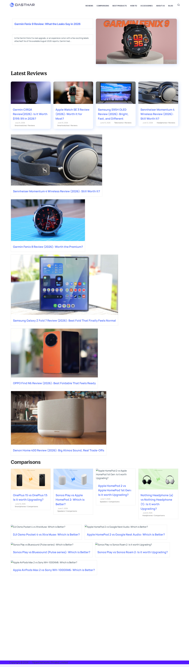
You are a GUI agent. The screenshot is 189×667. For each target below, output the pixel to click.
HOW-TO (133, 6)
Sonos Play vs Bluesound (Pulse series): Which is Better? (51, 552)
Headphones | (162, 123)
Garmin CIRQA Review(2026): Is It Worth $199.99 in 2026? (30, 114)
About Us (160, 6)
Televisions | (119, 123)
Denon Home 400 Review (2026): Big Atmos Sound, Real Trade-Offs (58, 450)
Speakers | (61, 511)
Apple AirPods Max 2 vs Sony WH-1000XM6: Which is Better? (54, 570)
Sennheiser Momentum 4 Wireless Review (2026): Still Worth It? (157, 114)
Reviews (89, 6)
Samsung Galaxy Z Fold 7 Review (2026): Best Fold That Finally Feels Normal (64, 320)
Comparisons (103, 6)
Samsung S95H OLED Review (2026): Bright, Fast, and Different (113, 114)
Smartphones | (21, 506)
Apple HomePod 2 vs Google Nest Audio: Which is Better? (126, 534)
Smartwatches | (21, 125)
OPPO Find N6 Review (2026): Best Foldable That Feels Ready (54, 383)
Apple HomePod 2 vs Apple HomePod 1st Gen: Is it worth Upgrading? (115, 490)
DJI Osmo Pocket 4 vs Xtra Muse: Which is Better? (46, 534)
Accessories (146, 6)
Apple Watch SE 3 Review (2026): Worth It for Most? (72, 114)
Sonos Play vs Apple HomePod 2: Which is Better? (70, 499)
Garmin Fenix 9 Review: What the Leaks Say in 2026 (47, 24)
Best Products (119, 6)
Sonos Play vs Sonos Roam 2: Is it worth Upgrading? (132, 552)
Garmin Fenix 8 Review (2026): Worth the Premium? (48, 247)
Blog (170, 6)
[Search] (179, 5)
